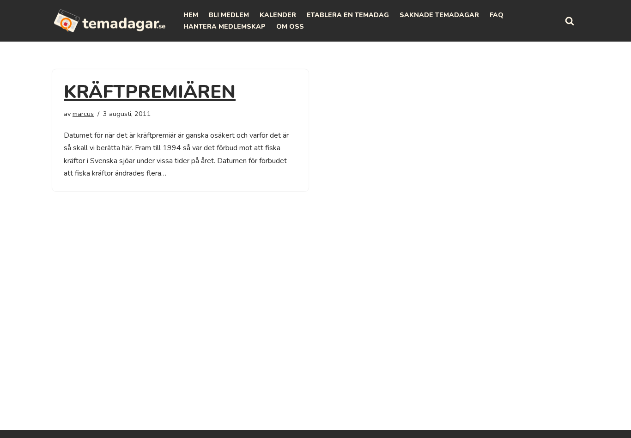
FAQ (497, 15)
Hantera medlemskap (224, 26)
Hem (190, 15)
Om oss (290, 26)
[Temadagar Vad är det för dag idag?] (110, 20)
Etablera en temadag (348, 15)
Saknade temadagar (439, 15)
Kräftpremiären (150, 91)
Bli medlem (229, 15)
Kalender (278, 15)
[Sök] (569, 20)
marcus (83, 113)
